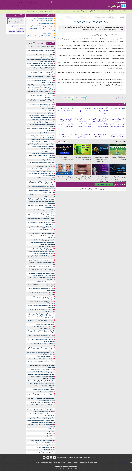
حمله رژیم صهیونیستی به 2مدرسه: (46, 452)
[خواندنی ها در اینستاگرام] (51, 458)
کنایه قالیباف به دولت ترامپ (47, 57)
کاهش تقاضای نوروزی (49, 429)
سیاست (65, 11)
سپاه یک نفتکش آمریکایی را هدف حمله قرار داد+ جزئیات (40, 85)
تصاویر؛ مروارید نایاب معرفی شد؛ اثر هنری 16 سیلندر (41, 260)
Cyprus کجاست (20, 29)
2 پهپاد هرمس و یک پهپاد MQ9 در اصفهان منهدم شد (41, 122)
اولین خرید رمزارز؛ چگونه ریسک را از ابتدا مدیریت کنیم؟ (41, 199)
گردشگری (92, 11)
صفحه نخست (122, 11)
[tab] (50, 43)
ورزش (69, 11)
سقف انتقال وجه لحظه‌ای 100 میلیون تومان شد (43, 254)
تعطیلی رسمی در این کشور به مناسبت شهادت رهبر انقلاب (40, 409)
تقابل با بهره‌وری (50, 431)
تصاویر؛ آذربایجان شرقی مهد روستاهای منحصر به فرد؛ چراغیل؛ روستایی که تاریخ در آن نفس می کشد (42, 274)
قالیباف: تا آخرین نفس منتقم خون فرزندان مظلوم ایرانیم (41, 144)
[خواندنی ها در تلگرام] (44, 458)
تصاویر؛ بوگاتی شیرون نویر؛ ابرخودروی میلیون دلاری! (41, 267)
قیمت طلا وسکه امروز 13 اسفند (46, 160)
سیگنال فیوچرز (12, 31)
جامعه (55, 11)
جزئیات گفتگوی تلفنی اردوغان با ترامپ (45, 324)
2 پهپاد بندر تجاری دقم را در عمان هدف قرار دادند (42, 240)
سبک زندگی (114, 11)
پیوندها (75, 462)
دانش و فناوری (48, 11)
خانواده (98, 11)
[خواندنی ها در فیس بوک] (47, 458)
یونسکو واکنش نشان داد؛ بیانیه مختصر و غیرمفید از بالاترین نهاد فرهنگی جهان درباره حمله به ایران (42, 136)
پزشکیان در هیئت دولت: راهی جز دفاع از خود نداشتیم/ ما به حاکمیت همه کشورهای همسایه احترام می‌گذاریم (41, 64)
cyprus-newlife (15, 26)
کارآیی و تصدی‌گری (49, 433)
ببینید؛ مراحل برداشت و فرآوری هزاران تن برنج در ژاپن (41, 233)
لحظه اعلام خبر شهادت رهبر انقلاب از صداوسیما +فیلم (41, 359)
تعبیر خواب (57, 462)
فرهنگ (82, 11)
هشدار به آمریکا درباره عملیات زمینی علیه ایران (43, 55)
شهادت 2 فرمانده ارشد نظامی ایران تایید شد (43, 389)
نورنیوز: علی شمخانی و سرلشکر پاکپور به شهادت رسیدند (41, 381)
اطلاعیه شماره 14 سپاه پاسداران (47, 133)
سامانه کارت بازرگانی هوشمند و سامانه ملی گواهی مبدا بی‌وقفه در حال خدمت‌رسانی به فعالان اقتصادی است (42, 116)
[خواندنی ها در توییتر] (54, 458)
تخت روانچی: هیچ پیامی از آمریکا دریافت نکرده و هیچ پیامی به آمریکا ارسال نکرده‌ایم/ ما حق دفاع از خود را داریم (41, 88)
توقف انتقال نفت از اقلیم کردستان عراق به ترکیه (43, 142)
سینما (87, 11)
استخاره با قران (67, 462)
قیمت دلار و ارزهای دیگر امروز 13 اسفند (45, 166)
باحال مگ (22, 26)
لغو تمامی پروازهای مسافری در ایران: (45, 447)
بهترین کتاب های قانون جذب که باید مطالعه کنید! (41, 26)
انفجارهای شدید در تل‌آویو (48, 108)
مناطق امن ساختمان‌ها (48, 438)
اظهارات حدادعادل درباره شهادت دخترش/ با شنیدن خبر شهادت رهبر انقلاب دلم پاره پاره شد (41, 399)
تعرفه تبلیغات (83, 462)
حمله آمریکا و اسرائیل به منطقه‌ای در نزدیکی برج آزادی (41, 251)
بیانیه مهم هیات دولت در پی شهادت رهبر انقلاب (42, 370)
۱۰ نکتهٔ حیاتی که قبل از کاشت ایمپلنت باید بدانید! (41, 21)
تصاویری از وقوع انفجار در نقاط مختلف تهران (43, 249)
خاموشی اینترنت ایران (49, 450)
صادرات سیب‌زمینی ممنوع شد (47, 151)
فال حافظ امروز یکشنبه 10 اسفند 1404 (45, 282)
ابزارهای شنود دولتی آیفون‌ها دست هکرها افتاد (43, 120)
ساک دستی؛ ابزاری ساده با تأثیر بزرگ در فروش (42, 18)
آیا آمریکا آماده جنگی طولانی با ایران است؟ (44, 443)
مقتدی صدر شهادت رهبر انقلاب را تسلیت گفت (43, 372)
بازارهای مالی (30, 11)
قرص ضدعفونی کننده (48, 33)
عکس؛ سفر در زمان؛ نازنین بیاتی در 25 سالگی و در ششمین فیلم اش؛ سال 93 (42, 298)
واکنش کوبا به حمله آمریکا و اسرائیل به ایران (43, 411)
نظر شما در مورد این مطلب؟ (102, 185)
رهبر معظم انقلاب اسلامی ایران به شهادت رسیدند (42, 440)
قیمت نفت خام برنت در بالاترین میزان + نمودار (43, 153)
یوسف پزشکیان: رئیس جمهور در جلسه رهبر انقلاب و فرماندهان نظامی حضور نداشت (42, 243)
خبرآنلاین (118, 98)
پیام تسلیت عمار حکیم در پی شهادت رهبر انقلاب (42, 402)
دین (78, 11)
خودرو (41, 11)
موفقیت (103, 11)
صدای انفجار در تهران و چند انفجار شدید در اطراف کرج (41, 227)
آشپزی (108, 11)
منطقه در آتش (50, 445)
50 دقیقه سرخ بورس (49, 436)
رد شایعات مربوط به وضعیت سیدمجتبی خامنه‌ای (42, 139)
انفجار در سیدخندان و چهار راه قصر (46, 247)
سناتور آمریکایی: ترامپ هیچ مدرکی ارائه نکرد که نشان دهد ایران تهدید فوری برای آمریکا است (41, 353)
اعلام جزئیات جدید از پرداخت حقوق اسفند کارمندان (42, 171)
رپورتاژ (37, 11)
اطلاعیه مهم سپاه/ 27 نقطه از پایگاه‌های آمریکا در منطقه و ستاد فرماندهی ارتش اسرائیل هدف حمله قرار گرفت (41, 421)
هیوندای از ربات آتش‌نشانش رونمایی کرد (44, 113)
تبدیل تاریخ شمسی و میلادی (44, 462)
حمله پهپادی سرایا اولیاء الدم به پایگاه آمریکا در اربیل (42, 418)
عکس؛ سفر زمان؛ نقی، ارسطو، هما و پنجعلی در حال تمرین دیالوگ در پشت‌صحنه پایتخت (42, 105)
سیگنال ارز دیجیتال (20, 31)
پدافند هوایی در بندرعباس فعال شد (45, 392)
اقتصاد (59, 11)
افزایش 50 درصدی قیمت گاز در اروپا (45, 149)
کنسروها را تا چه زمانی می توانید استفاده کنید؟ (43, 169)
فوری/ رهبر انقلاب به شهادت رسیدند (45, 356)
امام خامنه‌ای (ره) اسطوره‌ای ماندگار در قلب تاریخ (43, 146)
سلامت (74, 11)
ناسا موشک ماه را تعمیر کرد (48, 111)
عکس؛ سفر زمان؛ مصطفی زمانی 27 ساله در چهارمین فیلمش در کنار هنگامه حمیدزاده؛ (42, 328)
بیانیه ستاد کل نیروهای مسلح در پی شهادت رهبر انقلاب (41, 374)
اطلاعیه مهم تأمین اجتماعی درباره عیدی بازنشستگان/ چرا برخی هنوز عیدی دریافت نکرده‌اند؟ (41, 60)
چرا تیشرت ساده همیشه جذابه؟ (46, 23)
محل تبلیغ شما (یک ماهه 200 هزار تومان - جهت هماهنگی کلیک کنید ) (16, 21)
